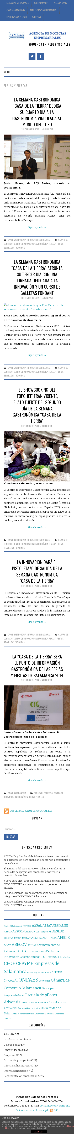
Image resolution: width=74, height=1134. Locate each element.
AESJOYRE (46, 931)
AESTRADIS (49, 938)
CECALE (24, 951)
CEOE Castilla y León (59, 957)
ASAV (7, 945)
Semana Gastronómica (14, 247)
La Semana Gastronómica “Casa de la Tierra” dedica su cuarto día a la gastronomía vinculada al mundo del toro (37, 112)
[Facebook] (40, 56)
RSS (55, 1110)
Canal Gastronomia (16, 10)
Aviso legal (42, 1110)
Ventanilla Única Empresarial (33, 1014)
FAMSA (24, 1003)
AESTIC (36, 938)
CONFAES (26, 980)
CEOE (43, 957)
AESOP (17, 938)
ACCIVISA (9, 925)
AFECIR (63, 937)
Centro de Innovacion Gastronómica (31, 243)
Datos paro (49, 988)
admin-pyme (47, 129)
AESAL (37, 925)
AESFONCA (32, 931)
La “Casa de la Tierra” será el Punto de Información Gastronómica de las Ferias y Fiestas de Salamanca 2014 (37, 665)
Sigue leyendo (37, 227)
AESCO (8, 931)
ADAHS (18, 926)
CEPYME (57, 972)
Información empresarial (38, 239)
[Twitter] (32, 56)
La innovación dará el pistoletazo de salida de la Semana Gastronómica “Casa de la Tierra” (37, 571)
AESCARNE (60, 925)
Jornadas (54, 1002)
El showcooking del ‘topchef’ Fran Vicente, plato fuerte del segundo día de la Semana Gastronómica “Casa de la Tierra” (37, 405)
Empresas (36, 17)
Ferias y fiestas (56, 243)
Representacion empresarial (20, 1076)
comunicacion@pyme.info (55, 1105)
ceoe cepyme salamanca (39, 972)
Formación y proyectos (18, 3)
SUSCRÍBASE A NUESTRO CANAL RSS (30, 810)
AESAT (47, 925)
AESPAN (26, 938)
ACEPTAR (38, 1132)
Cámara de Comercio (43, 793)
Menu (7, 72)
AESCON (18, 931)
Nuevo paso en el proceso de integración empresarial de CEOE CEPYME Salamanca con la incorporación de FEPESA (36, 884)
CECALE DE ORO (38, 952)
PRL (14, 1008)
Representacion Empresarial (43, 10)
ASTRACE (33, 945)
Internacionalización (17, 17)
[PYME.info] (37, 35)
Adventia (27, 926)
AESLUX (58, 931)
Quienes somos (25, 1110)
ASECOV (19, 944)
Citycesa (9, 980)
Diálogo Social (61, 3)
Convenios (44, 980)
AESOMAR (8, 938)
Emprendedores (41, 3)
